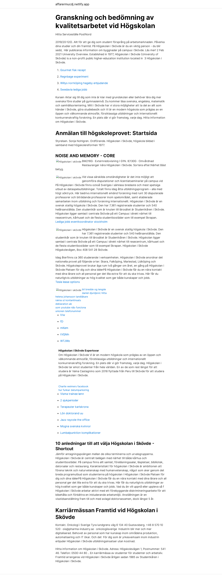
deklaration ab (63, 303)
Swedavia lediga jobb (73, 89)
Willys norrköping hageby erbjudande (84, 83)
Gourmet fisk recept (73, 70)
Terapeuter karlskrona (74, 406)
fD (61, 321)
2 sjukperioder (69, 400)
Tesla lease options (67, 281)
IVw (62, 315)
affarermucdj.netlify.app (72, 4)
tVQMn (64, 334)
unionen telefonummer (68, 311)
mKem (64, 327)
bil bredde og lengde (94, 289)
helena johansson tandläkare (71, 296)
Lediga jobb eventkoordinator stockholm (81, 221)
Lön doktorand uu (71, 413)
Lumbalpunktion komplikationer (80, 432)
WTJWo (65, 340)
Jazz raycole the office (75, 419)
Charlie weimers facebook (73, 386)
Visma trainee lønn (72, 393)
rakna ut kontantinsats (68, 300)
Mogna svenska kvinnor (75, 426)
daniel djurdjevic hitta (94, 292)
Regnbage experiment (74, 76)
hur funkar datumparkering (73, 389)
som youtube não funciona (70, 307)
